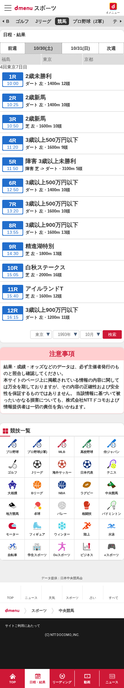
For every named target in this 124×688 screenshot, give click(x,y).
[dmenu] (12, 610)
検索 (112, 334)
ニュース (112, 682)
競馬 (62, 21)
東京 (47, 59)
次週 (111, 48)
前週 (12, 48)
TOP (12, 682)
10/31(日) (80, 48)
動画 (87, 682)
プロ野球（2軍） (90, 21)
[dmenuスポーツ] (38, 8)
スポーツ (39, 610)
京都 (88, 59)
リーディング (62, 682)
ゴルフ (22, 21)
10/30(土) (43, 48)
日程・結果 (37, 682)
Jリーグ (43, 21)
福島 (6, 59)
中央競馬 (66, 610)
